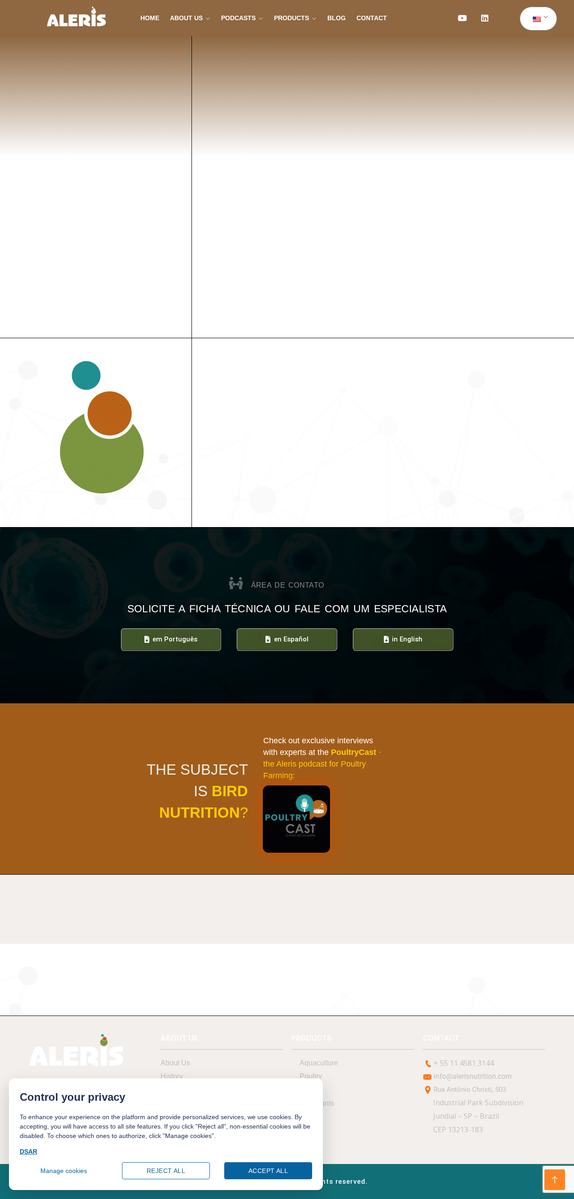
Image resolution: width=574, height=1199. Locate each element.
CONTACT (372, 18)
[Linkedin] (485, 18)
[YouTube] (462, 18)
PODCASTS (238, 18)
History (172, 1076)
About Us (175, 1063)
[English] (537, 19)
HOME (149, 18)
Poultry (311, 1076)
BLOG (336, 18)
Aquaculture (319, 1063)
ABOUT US (186, 18)
